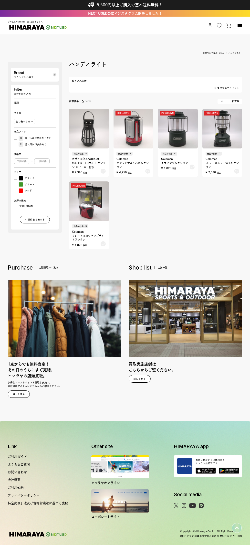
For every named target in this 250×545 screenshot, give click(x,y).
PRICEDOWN (26, 206)
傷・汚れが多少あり (33, 144)
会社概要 (14, 479)
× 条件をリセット (35, 220)
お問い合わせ (17, 472)
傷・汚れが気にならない (36, 138)
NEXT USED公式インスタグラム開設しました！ (125, 13)
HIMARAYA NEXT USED (213, 53)
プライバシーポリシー (24, 495)
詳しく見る (19, 394)
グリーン (29, 184)
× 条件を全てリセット (226, 88)
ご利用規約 (16, 487)
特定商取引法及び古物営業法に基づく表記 (38, 503)
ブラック (29, 178)
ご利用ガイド (17, 456)
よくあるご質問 (19, 464)
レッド (28, 190)
